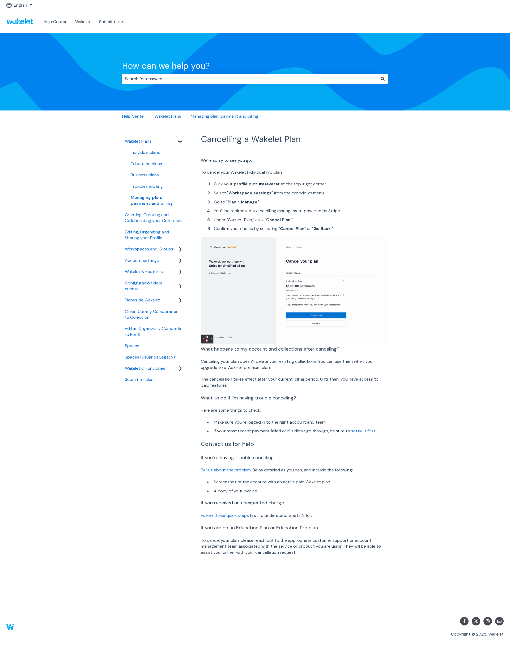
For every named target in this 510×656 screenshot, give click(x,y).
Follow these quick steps (225, 515)
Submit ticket (112, 21)
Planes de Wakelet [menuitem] (142, 300)
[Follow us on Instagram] (487, 621)
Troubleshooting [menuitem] (147, 186)
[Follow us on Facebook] (464, 621)
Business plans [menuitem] (145, 175)
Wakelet (83, 21)
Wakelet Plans (168, 116)
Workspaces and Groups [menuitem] (149, 249)
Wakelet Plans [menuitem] (138, 141)
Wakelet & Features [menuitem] (144, 271)
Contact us (487, 21)
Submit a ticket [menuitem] (139, 379)
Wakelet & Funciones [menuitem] (145, 368)
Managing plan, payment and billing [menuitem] (152, 200)
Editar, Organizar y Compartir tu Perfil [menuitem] (153, 331)
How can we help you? (166, 65)
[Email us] (499, 621)
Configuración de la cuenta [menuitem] (144, 286)
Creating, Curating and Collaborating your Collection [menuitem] (153, 217)
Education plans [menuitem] (146, 164)
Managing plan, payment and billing (224, 116)
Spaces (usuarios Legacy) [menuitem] (150, 357)
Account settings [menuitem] (142, 260)
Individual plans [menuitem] (145, 152)
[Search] (383, 79)
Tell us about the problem (226, 470)
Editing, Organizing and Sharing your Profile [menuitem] (147, 235)
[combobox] (250, 79)
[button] (180, 141)
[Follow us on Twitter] (476, 621)
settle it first (363, 431)
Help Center (55, 21)
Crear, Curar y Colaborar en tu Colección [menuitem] (151, 314)
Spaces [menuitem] (132, 345)
